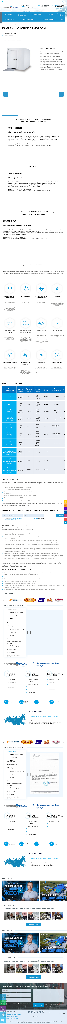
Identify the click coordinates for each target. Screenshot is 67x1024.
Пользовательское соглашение (10, 1018)
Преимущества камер (9, 35)
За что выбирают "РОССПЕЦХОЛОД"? (13, 40)
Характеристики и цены (10, 33)
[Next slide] (59, 632)
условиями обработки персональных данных (13, 519)
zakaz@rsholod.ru (60, 8)
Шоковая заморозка (48, 19)
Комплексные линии (28, 19)
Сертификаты (28, 2)
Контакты (57, 2)
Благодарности (39, 2)
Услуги (61, 19)
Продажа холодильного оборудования (11, 1014)
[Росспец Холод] (10, 8)
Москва (23, 6)
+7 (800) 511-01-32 (59, 7)
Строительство (36, 14)
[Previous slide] (29, 632)
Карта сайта (36, 1016)
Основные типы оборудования (11, 38)
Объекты (49, 2)
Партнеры (19, 2)
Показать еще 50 (33, 925)
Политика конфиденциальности (10, 1016)
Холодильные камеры (61, 14)
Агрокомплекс (8, 14)
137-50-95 (59, 5)
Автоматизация (9, 19)
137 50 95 (39, 519)
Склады (51, 14)
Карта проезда (26, 11)
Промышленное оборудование (21, 14)
